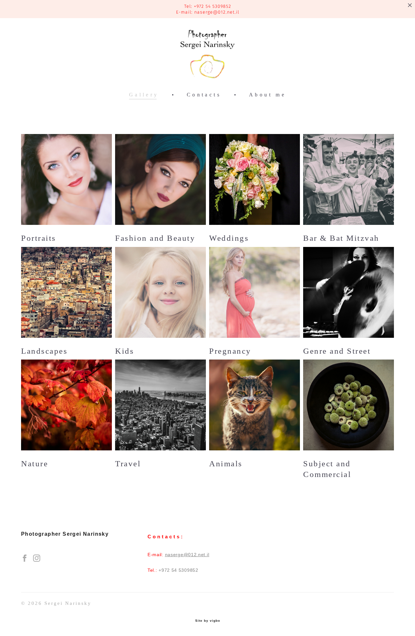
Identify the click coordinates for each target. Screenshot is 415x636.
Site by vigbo (207, 620)
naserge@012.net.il (216, 12)
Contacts (204, 94)
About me (267, 94)
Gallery (144, 94)
